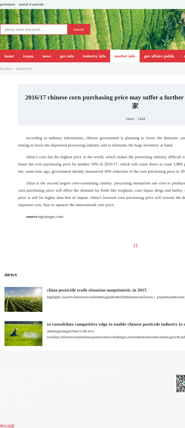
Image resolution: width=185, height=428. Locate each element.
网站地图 (7, 426)
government (7, 4)
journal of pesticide (31, 4)
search (78, 29)
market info (24, 69)
